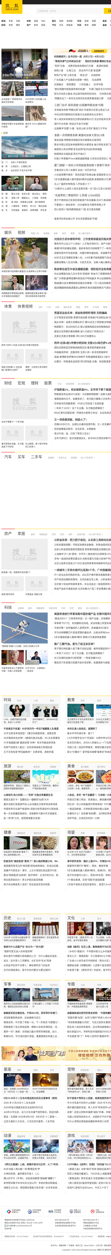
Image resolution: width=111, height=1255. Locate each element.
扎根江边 (71, 70)
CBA (48, 307)
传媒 (99, 985)
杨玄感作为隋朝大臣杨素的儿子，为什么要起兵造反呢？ (32, 956)
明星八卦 (35, 233)
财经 (8, 383)
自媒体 (51, 457)
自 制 (4, 198)
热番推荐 (54, 1136)
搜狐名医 (38, 833)
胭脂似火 (26, 198)
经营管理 (69, 384)
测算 (19, 1070)
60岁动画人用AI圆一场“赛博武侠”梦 (22, 1169)
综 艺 (4, 210)
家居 (43, 25)
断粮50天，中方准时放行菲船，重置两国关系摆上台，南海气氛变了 (38, 1036)
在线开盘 (80, 534)
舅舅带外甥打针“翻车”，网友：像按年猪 (87, 866)
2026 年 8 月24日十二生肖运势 (19, 1103)
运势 (36, 1070)
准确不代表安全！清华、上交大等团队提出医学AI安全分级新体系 (37, 870)
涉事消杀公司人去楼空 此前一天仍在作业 (75, 170)
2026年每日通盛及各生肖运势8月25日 (23, 1107)
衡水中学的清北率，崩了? (80, 733)
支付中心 (54, 1246)
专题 (18, 21)
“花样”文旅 (59, 66)
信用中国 (7, 1229)
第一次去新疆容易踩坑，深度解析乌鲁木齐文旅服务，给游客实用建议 (39, 813)
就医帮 (53, 833)
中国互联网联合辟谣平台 (92, 1229)
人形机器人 (84, 84)
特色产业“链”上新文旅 (65, 75)
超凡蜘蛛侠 (40, 202)
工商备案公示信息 (90, 1226)
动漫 (7, 1135)
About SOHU (89, 1246)
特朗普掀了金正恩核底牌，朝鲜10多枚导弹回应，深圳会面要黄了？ (38, 1027)
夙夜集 (43, 198)
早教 (83, 833)
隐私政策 (107, 1246)
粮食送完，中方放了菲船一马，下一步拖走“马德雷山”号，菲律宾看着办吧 (41, 1022)
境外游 (37, 767)
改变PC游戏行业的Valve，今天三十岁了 (88, 1187)
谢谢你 (25, 210)
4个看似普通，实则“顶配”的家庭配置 (86, 880)
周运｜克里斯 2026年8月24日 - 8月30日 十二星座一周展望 (34, 1117)
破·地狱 (15, 202)
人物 (36, 700)
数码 (79, 608)
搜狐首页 (11, 7)
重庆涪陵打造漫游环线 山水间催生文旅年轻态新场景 (30, 804)
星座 (7, 1069)
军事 (11, 21)
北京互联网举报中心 (36, 1211)
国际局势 (21, 985)
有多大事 (26, 194)
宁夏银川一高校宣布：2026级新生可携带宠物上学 (80, 205)
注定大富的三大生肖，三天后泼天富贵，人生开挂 (29, 1121)
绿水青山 (36, 194)
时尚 (7, 700)
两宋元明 (54, 918)
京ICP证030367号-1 (91, 1220)
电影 (55, 233)
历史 (7, 918)
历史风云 (54, 985)
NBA (43, 21)
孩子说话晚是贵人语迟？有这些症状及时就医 (27, 884)
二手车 (36, 457)
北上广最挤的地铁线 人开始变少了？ (73, 184)
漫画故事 (21, 1136)
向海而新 (95, 75)
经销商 (73, 457)
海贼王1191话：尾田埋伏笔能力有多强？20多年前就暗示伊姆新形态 (39, 1187)
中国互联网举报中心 (16, 1211)
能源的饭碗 (102, 66)
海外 (70, 534)
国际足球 (67, 307)
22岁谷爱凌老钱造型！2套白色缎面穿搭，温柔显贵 (30, 733)
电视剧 (69, 21)
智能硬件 (40, 608)
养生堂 (43, 210)
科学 (71, 608)
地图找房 (43, 534)
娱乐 (8, 232)
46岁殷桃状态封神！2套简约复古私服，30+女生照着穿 (32, 738)
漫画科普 (38, 1136)
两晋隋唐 (38, 918)
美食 (71, 766)
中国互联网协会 (100, 1211)
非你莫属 (15, 210)
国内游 (20, 767)
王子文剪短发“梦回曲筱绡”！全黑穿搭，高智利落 (29, 752)
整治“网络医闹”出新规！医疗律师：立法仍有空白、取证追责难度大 (38, 875)
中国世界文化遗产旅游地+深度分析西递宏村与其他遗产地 (33, 809)
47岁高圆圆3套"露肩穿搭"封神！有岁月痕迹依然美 (30, 742)
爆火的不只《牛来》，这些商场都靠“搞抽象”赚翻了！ (30, 1178)
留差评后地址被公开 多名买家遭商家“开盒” (76, 218)
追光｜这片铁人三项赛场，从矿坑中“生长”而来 (27, 960)
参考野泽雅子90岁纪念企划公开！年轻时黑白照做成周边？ (34, 1183)
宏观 (11, 25)
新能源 (69, 25)
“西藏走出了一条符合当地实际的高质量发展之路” (79, 98)
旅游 (87, 21)
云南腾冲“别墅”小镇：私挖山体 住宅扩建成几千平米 (80, 128)
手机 (63, 608)
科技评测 (52, 608)
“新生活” (83, 75)
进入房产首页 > (96, 534)
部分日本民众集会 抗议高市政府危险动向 (75, 94)
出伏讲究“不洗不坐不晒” (21, 170)
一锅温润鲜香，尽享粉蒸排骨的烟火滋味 (88, 809)
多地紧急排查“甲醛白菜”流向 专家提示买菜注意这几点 (81, 110)
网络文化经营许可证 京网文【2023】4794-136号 (23, 1223)
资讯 (53, 534)
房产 (8, 533)
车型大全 (62, 457)
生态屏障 (96, 80)
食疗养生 (101, 767)
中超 (57, 307)
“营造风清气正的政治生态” (68, 61)
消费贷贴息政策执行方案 (80, 66)
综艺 (64, 233)
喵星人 (100, 1070)
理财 (18, 25)
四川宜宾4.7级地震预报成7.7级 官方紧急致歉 (77, 209)
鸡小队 (33, 206)
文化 (71, 918)
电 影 (4, 202)
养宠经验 (85, 1070)
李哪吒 (25, 206)
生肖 (52, 1070)
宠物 (71, 1069)
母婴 (94, 21)
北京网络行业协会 (57, 1211)
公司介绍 (99, 1246)
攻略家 (53, 767)
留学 (99, 700)
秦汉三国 (21, 918)
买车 (61, 25)
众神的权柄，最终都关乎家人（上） (22, 1173)
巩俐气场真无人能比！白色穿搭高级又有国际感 (28, 747)
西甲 (86, 307)
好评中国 (98, 84)
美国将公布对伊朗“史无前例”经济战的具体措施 (78, 149)
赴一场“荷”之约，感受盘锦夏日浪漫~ (22, 818)
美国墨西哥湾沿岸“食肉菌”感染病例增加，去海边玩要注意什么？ (37, 866)
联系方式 (79, 1246)
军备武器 (38, 985)
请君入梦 (15, 198)
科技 (8, 607)
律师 (44, 194)
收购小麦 (58, 70)
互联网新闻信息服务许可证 (65, 1223)
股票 (48, 383)
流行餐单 (85, 767)
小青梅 (35, 198)
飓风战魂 (42, 206)
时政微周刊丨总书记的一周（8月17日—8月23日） (80, 56)
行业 (60, 384)
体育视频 (25, 306)
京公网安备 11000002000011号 (19, 1226)
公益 (83, 985)
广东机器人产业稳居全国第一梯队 (71, 80)
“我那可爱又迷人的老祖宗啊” (18, 951)
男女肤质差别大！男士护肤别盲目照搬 (23, 880)
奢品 (52, 700)
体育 (8, 306)
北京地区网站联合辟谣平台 (65, 1226)
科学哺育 (101, 833)
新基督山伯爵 (26, 202)
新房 (36, 25)
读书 (99, 918)
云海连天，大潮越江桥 (21, 166)
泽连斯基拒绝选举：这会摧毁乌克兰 (22, 1017)
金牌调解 (34, 210)
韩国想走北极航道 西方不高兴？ (70, 154)
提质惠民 (71, 84)
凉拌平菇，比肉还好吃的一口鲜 (83, 818)
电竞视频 (85, 1136)
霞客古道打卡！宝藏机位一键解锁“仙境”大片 (26, 799)
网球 (105, 307)
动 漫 (4, 206)
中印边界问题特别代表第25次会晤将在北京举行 (78, 114)
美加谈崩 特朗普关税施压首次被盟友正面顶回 (77, 140)
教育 (87, 25)
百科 (62, 534)
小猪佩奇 (15, 206)
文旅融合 (58, 84)
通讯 (29, 608)
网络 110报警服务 (77, 1211)
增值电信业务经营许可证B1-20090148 (19, 1220)
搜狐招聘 (62, 1246)
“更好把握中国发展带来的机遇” (70, 89)
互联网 (21, 608)
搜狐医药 (21, 833)
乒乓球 (95, 307)
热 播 (4, 194)
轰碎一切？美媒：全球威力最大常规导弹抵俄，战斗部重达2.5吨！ (38, 1031)
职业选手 (101, 1136)
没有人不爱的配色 (19, 162)
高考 (83, 700)
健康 (94, 25)
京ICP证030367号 (62, 1220)
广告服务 (70, 1246)
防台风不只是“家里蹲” (90, 70)
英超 (36, 21)
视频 (61, 21)
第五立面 (15, 194)
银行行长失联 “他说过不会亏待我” (71, 124)
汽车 (8, 457)
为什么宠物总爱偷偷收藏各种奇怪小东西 (88, 1121)
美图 (72, 233)
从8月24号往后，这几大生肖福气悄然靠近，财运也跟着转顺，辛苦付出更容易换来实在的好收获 (53, 1112)
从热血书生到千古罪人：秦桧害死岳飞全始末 (27, 965)
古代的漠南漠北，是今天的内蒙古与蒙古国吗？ (28, 970)
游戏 (71, 1135)
